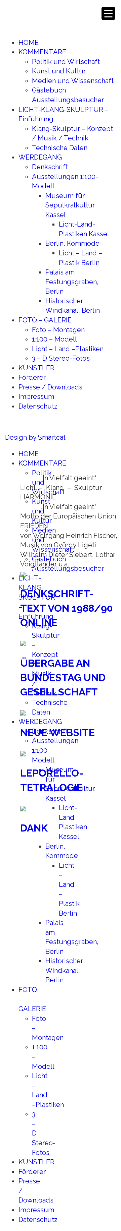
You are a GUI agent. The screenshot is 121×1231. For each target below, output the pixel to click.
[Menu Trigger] (108, 13)
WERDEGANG (40, 157)
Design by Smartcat (35, 437)
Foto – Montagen (58, 330)
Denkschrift (50, 167)
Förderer (32, 377)
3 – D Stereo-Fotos (61, 358)
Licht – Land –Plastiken (68, 349)
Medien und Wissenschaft (73, 81)
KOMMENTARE (42, 52)
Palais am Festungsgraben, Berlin (71, 281)
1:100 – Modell (54, 339)
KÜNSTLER (36, 368)
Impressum (36, 396)
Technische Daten (59, 148)
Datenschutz (37, 406)
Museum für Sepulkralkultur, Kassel (70, 205)
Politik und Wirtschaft (66, 62)
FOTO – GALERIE (45, 320)
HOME (28, 43)
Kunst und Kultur (59, 71)
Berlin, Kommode (72, 243)
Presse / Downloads (50, 387)
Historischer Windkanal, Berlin (64, 970)
